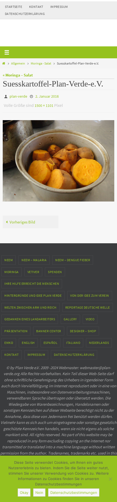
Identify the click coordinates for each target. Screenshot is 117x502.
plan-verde (18, 96)
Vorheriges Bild (22, 219)
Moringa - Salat (41, 63)
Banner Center (48, 329)
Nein (39, 492)
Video (90, 317)
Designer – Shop (83, 329)
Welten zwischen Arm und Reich (30, 305)
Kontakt (36, 7)
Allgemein (18, 63)
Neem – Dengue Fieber (72, 257)
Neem (8, 257)
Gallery (70, 317)
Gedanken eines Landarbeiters (29, 317)
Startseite (13, 7)
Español (51, 340)
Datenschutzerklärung (25, 14)
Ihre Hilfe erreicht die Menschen (31, 281)
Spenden (55, 269)
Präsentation (15, 329)
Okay (24, 492)
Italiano (73, 340)
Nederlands (99, 340)
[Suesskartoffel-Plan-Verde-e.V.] (58, 158)
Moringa (11, 269)
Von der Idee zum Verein (89, 293)
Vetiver (33, 269)
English (28, 340)
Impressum (59, 7)
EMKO (8, 340)
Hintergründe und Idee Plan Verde (32, 293)
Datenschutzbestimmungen (73, 492)
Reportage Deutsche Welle (87, 305)
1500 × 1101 (44, 103)
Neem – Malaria (34, 257)
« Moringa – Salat (18, 75)
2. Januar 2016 (47, 96)
